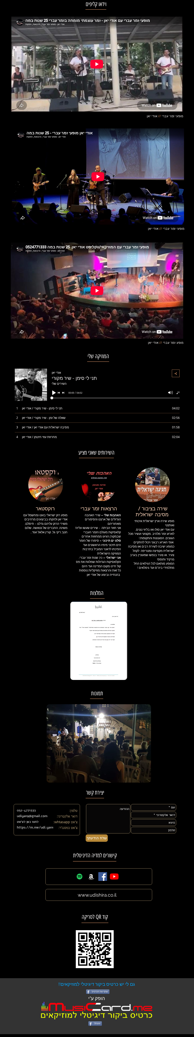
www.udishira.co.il (97, 895)
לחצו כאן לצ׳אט (27, 821)
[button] (99, 641)
